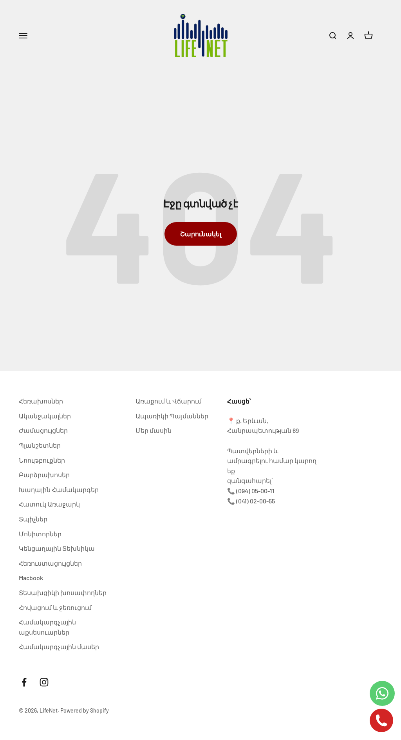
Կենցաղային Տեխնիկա (57, 548)
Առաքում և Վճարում (168, 401)
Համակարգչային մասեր (59, 646)
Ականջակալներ (45, 416)
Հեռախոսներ (41, 401)
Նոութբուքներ (42, 460)
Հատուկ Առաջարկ (49, 504)
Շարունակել (200, 233)
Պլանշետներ (40, 445)
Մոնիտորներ (40, 533)
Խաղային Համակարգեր (59, 489)
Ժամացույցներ (43, 430)
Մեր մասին (153, 430)
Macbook (31, 577)
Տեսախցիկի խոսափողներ (63, 592)
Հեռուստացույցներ (50, 563)
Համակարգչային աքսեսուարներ (47, 627)
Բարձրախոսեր (44, 474)
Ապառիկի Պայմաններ (171, 416)
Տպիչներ (33, 519)
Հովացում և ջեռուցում (55, 607)
